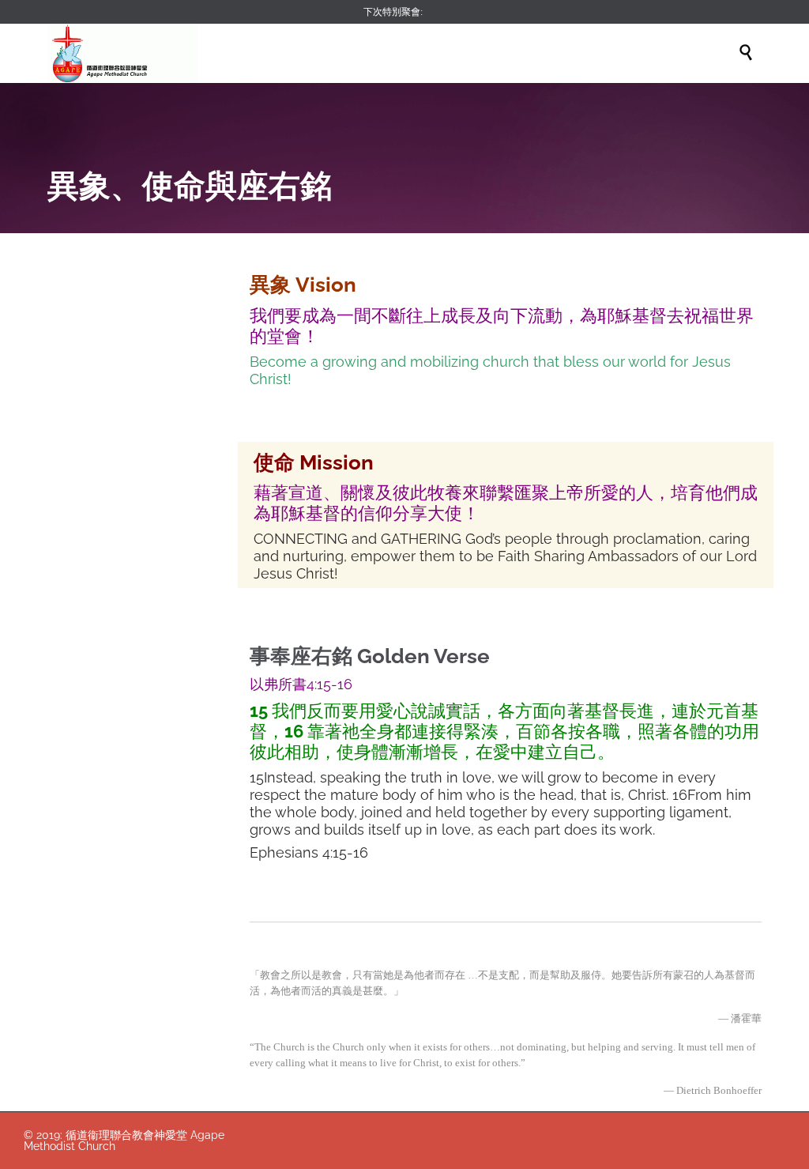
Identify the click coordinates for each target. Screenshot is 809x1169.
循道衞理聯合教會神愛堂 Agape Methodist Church (124, 1140)
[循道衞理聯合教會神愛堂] (122, 53)
